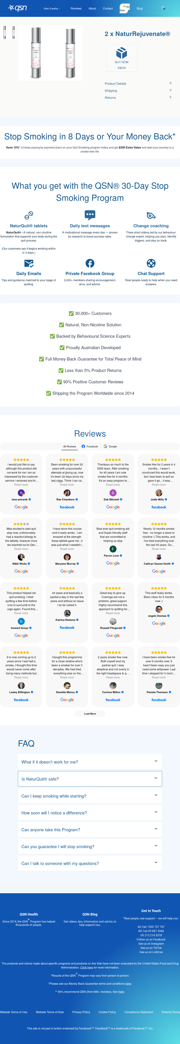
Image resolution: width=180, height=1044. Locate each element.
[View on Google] (21, 492)
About (92, 8)
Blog (140, 8)
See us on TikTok (151, 948)
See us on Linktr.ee (151, 952)
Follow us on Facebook (151, 939)
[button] (8, 32)
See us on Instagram (151, 943)
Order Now (125, 8)
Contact (108, 8)
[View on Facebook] (67, 492)
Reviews (76, 8)
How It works (51, 8)
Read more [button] (21, 485)
